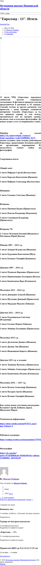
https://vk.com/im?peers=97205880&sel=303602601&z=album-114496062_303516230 (20, 455)
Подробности (5, 556)
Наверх (2, 564)
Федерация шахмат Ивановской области (21, 560)
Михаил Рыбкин (13, 30)
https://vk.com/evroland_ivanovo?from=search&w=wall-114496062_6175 (17, 136)
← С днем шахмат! (7, 497)
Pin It (11, 494)
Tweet (6, 489)
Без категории (11, 32)
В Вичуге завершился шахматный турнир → (16, 499)
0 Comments (8, 34)
